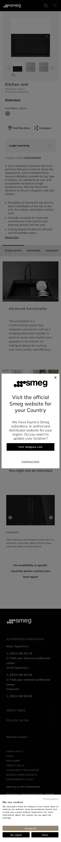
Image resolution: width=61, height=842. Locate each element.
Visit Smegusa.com (30, 447)
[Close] (55, 377)
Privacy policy (50, 798)
